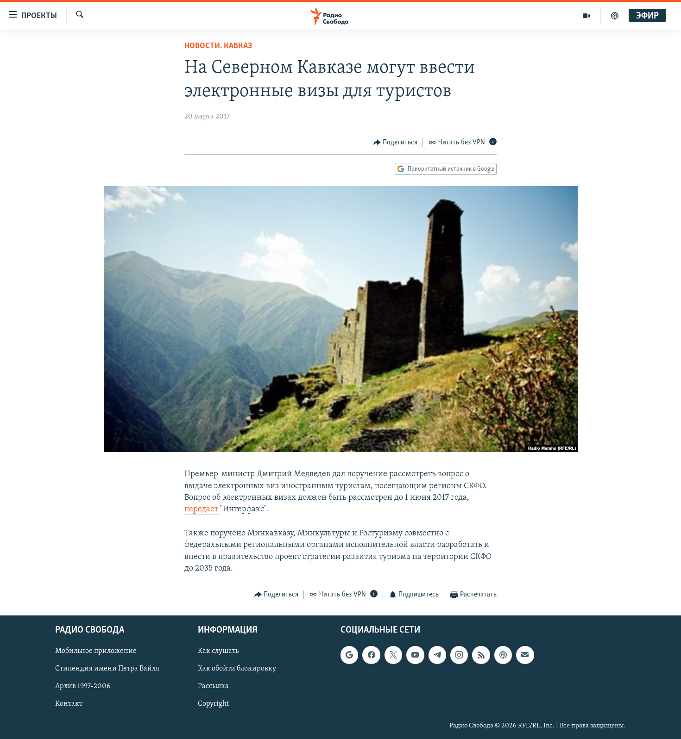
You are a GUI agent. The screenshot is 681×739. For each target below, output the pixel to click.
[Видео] (587, 16)
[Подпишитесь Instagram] (459, 655)
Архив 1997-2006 (82, 686)
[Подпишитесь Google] (349, 655)
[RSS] (481, 655)
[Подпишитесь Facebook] (371, 655)
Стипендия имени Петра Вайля (107, 669)
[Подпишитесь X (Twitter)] (393, 655)
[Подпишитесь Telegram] (437, 655)
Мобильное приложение (96, 651)
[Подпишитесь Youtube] (415, 655)
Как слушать (218, 651)
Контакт (68, 704)
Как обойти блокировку (237, 669)
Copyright (213, 704)
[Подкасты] (503, 655)
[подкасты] (615, 16)
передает (202, 509)
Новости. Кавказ (218, 46)
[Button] (395, 143)
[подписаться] (525, 655)
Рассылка (213, 686)
